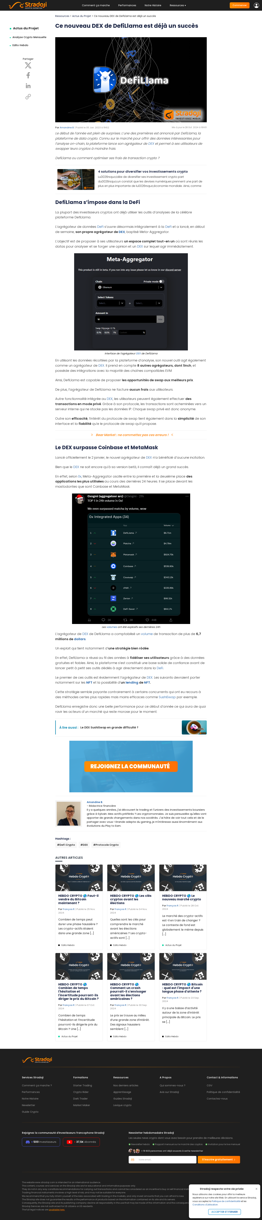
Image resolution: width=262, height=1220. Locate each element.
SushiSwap (167, 697)
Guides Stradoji (122, 1098)
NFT (89, 682)
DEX (151, 143)
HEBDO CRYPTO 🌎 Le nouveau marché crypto (181, 897)
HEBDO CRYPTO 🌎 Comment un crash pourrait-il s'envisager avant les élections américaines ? (128, 991)
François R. (69, 909)
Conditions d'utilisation (205, 1204)
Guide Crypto (30, 1112)
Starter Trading (82, 1085)
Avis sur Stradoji (169, 1092)
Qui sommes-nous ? (172, 1085)
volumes (111, 627)
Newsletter (28, 1105)
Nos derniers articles (125, 1085)
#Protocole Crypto (106, 845)
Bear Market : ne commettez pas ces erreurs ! (132, 435)
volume (147, 634)
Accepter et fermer (224, 1212)
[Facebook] (28, 75)
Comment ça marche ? (37, 1085)
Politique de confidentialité (226, 1201)
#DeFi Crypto (66, 845)
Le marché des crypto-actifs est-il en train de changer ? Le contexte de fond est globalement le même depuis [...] (182, 925)
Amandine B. (67, 127)
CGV (209, 1085)
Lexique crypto (122, 1105)
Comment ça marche (96, 5)
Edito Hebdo (20, 45)
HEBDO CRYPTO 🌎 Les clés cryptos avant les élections (130, 899)
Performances (127, 5)
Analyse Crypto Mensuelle (29, 37)
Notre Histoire (153, 5)
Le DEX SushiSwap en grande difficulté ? (109, 727)
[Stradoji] (28, 5)
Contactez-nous (217, 1098)
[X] (28, 65)
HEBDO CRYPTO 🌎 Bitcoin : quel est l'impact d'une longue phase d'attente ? (182, 988)
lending (132, 682)
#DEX (84, 845)
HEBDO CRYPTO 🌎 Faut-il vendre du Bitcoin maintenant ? (78, 899)
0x (79, 476)
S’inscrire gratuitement (217, 1159)
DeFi (100, 226)
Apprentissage (122, 1092)
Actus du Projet (26, 28)
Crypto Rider (81, 1092)
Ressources (62, 16)
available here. (57, 1209)
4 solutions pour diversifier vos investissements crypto (143, 171)
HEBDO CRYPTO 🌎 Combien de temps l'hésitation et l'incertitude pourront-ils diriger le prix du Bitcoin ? (78, 991)
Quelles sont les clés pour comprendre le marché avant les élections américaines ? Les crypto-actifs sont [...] (128, 928)
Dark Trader (80, 1098)
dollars (80, 639)
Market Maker (81, 1105)
